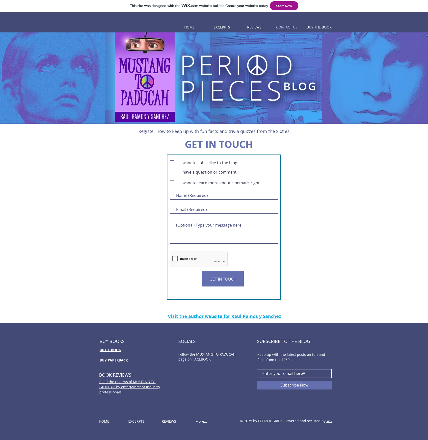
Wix (329, 420)
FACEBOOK (202, 359)
